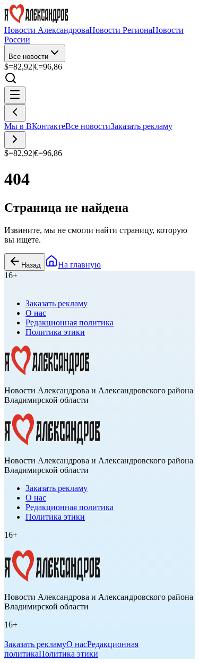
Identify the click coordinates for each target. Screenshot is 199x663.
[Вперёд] (14, 140)
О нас (35, 312)
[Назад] (14, 113)
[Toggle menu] (14, 95)
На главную (79, 264)
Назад (31, 265)
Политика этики (55, 332)
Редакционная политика (69, 322)
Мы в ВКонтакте (34, 126)
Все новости (28, 57)
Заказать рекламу (141, 126)
